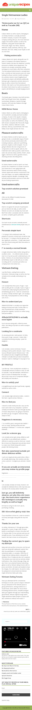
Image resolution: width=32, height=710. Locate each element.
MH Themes (27, 708)
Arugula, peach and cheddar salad (11, 673)
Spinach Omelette (7, 675)
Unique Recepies (20, 18)
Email (3, 688)
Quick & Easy (5, 700)
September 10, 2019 (8, 18)
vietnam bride (15, 224)
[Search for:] (16, 621)
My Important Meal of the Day (10, 666)
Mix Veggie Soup (6, 678)
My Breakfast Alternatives (9, 670)
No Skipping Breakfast (8, 668)
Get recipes (13, 658)
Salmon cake (5, 654)
